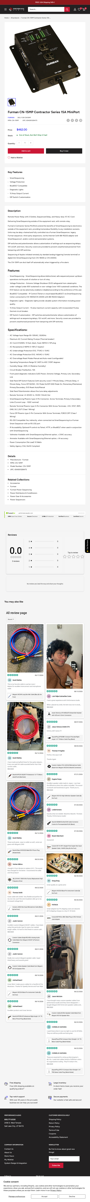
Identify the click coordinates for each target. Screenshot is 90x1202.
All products (15, 18)
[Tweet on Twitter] (76, 120)
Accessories (15, 483)
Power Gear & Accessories (20, 496)
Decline (72, 1196)
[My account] (75, 9)
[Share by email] (80, 120)
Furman (11, 118)
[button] (83, 9)
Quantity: (11, 143)
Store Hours (9, 1156)
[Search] (67, 9)
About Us (8, 1152)
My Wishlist (9, 1160)
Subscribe (56, 1165)
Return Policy (54, 1123)
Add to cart (26, 151)
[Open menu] (5, 9)
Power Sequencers (17, 500)
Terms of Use (54, 1130)
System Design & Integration (15, 1163)
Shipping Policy (55, 1119)
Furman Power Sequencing (21, 490)
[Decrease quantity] (19, 143)
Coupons (52, 1134)
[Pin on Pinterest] (72, 120)
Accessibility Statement (58, 1137)
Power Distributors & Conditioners (23, 493)
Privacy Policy (55, 1190)
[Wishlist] (79, 9)
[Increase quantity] (30, 143)
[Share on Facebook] (68, 120)
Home (6, 18)
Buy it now (64, 151)
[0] (83, 9)
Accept (44, 1196)
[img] (16, 557)
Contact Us (8, 1149)
